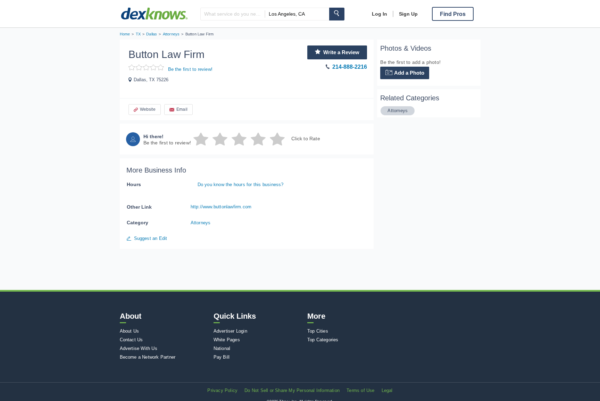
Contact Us (131, 339)
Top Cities (317, 331)
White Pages (227, 339)
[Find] (336, 14)
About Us (129, 331)
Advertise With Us (138, 348)
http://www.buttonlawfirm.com (221, 206)
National (222, 348)
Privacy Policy (222, 390)
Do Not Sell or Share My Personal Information (292, 390)
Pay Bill (222, 357)
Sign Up (408, 14)
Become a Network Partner (148, 357)
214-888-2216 (349, 67)
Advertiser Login (230, 331)
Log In (379, 14)
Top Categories (323, 339)
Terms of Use (360, 390)
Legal (387, 390)
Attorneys (201, 222)
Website (148, 109)
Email (182, 109)
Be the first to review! (190, 69)
